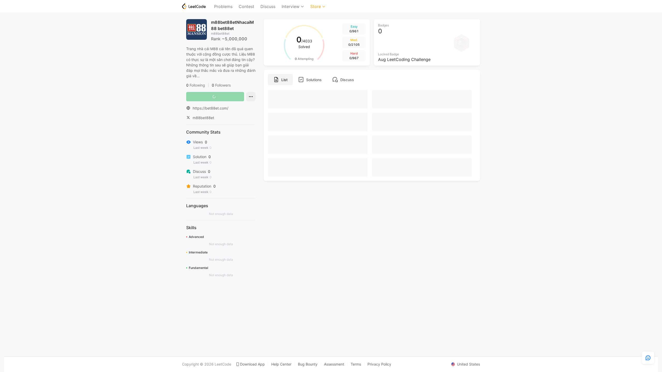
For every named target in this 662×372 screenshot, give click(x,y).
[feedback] (648, 358)
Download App (252, 364)
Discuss (267, 6)
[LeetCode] (194, 6)
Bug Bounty (308, 364)
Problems (223, 6)
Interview (290, 6)
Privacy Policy (379, 364)
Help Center (281, 364)
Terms (356, 364)
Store (315, 6)
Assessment (334, 364)
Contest (246, 6)
